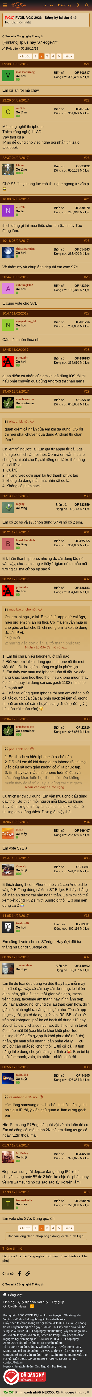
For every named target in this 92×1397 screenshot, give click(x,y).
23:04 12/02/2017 (15, 719)
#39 (87, 1145)
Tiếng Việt (14, 1295)
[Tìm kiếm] (86, 5)
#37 (87, 957)
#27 (87, 313)
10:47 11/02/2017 (15, 313)
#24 (87, 199)
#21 (87, 64)
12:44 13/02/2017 (15, 858)
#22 (87, 100)
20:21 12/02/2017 (15, 532)
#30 (87, 496)
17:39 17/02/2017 (15, 1192)
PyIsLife (12, 48)
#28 (87, 350)
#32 (87, 579)
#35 (87, 858)
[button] (5, 5)
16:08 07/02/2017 (15, 199)
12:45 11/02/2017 (15, 350)
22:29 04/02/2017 (15, 100)
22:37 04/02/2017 (15, 158)
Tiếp (67, 56)
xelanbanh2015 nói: (23, 1097)
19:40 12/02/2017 (15, 391)
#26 (87, 277)
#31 (87, 532)
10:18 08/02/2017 (15, 241)
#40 (87, 1192)
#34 (87, 822)
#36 (87, 916)
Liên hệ (8, 1302)
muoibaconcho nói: (23, 609)
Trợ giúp (58, 1302)
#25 (87, 241)
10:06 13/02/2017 (15, 822)
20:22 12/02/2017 (15, 579)
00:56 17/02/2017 (15, 1067)
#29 (87, 391)
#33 (87, 719)
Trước (25, 56)
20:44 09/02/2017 (15, 277)
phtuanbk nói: (19, 421)
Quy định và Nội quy (33, 1302)
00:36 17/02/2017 (15, 957)
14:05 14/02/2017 (15, 916)
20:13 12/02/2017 (15, 496)
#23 (87, 158)
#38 (87, 1067)
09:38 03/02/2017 (15, 64)
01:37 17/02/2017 (15, 1145)
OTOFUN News (15, 1306)
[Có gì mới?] (78, 5)
